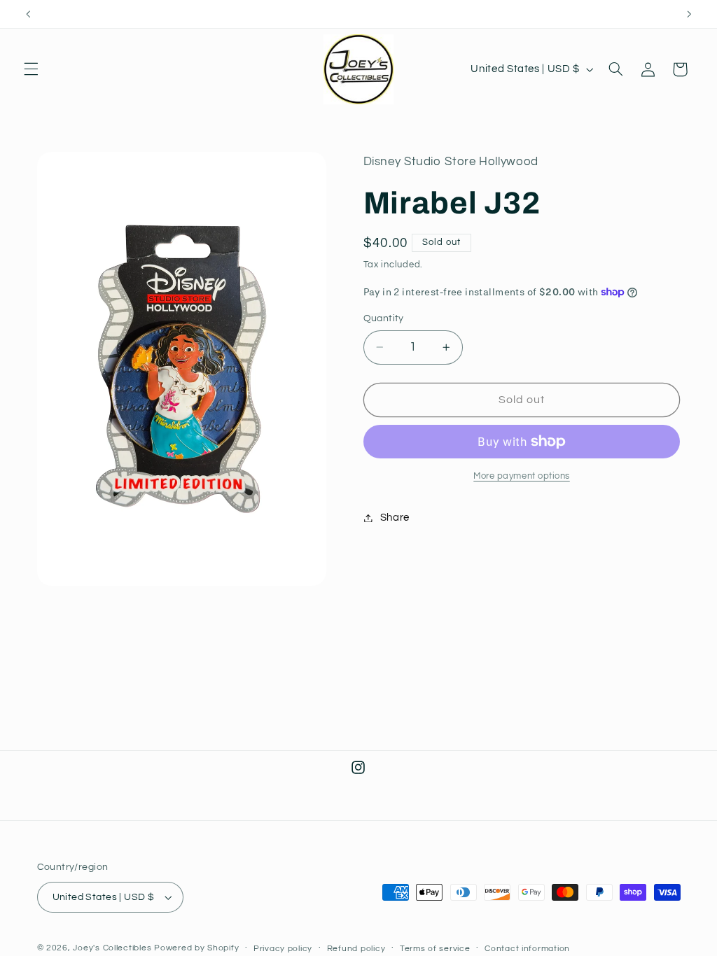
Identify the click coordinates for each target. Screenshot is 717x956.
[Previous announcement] (28, 14)
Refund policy (356, 949)
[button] (31, 69)
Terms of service (435, 949)
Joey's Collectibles (112, 948)
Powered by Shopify (196, 948)
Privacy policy (282, 949)
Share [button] (395, 517)
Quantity (383, 318)
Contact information (527, 949)
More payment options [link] (521, 476)
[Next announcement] (689, 14)
